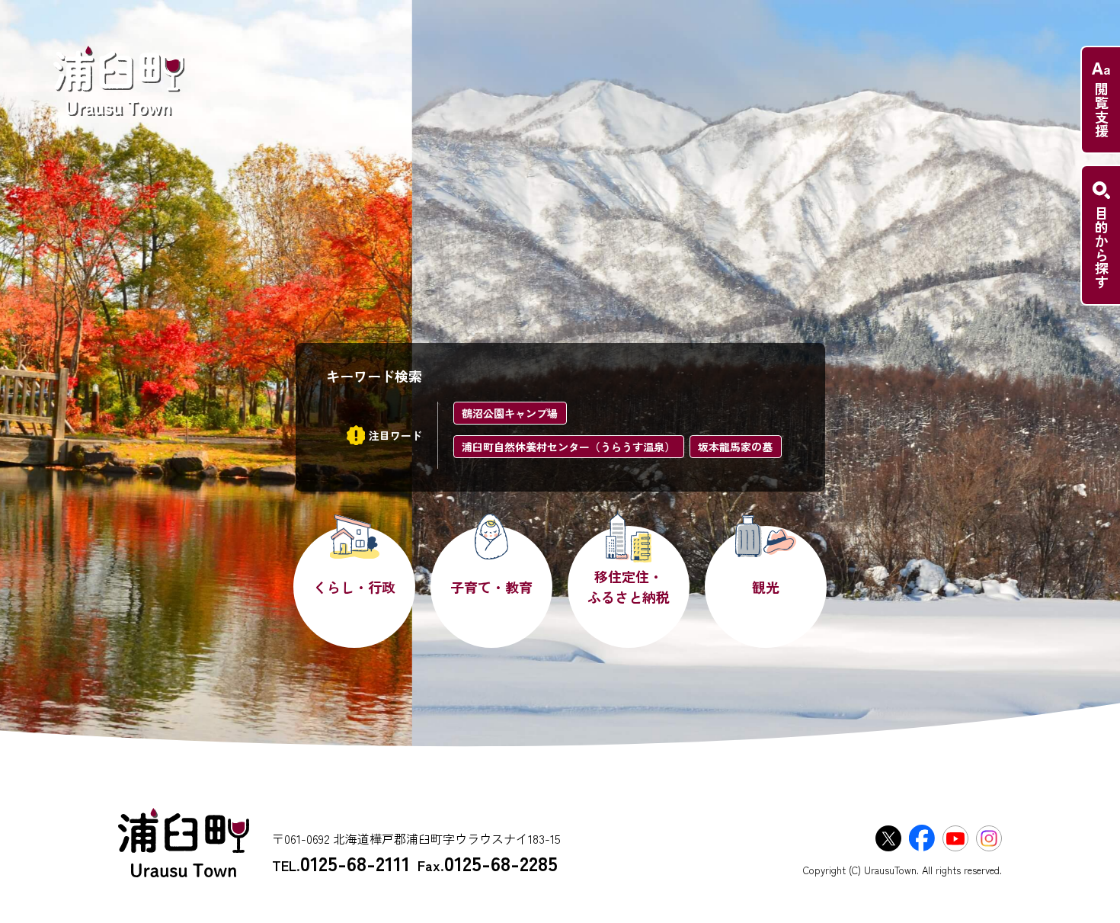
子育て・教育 (491, 587)
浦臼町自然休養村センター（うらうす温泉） (568, 446)
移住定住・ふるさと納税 (628, 586)
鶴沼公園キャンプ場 (510, 413)
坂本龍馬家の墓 (735, 446)
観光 (765, 587)
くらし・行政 (354, 587)
